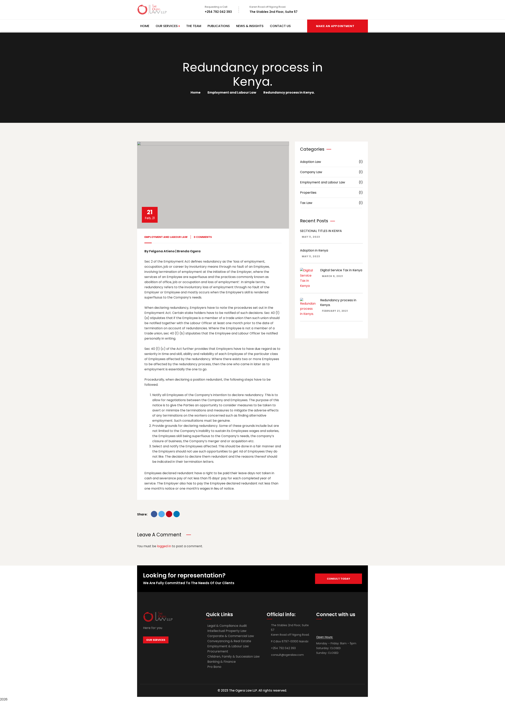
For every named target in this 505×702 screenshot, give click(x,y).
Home (195, 92)
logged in (164, 546)
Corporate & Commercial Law (230, 636)
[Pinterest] (169, 514)
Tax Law (331, 203)
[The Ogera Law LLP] (152, 9)
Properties (331, 192)
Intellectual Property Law (226, 631)
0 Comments (203, 237)
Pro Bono (214, 666)
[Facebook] (154, 514)
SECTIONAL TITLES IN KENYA (321, 231)
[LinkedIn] (176, 514)
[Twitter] (161, 514)
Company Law (331, 172)
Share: (142, 514)
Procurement (217, 651)
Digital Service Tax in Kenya (341, 270)
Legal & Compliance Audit (227, 625)
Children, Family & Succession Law (233, 656)
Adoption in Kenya (314, 250)
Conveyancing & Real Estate (229, 641)
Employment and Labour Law (232, 92)
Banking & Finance (221, 661)
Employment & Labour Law (228, 646)
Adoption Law (331, 162)
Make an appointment (335, 26)
